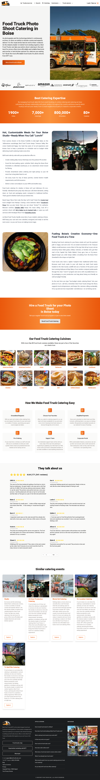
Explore (8, 637)
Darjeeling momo (30, 212)
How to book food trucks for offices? (44, 727)
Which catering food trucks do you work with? (46, 735)
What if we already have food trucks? (44, 756)
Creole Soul (44, 200)
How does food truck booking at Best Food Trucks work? (48, 731)
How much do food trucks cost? (42, 743)
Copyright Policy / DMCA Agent (10, 769)
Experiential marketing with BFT (17, 748)
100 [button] (53, 554)
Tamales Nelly (19, 207)
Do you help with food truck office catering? (45, 766)
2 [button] (46, 554)
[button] (57, 554)
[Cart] (97, 3)
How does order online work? (42, 747)
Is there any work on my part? (42, 739)
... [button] (49, 554)
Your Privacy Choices (7, 771)
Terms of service (6, 764)
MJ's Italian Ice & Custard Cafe (26, 210)
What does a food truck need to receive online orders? (48, 752)
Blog (3, 762)
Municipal (17, 753)
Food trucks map (17, 743)
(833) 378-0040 (15, 760)
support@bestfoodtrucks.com (13, 758)
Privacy (4, 766)
